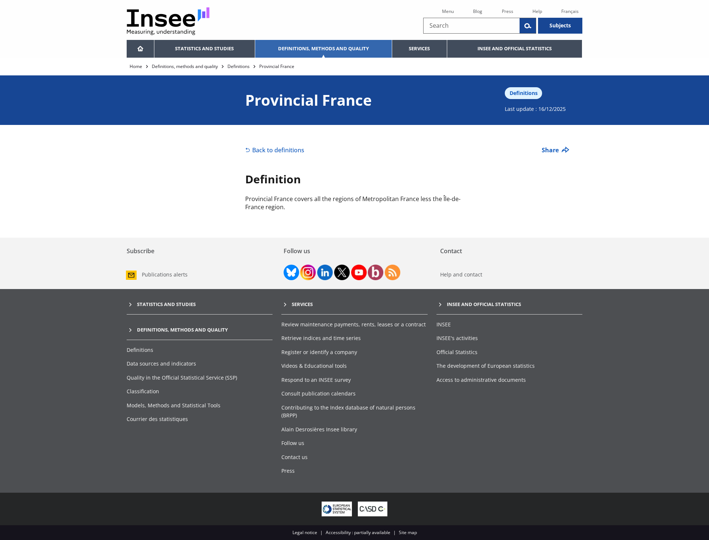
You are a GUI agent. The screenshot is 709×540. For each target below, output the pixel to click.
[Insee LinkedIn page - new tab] (325, 272)
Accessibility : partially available (358, 532)
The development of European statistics (485, 365)
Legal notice (304, 532)
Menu (448, 11)
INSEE (443, 324)
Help (537, 11)
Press (507, 11)
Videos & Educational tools (314, 365)
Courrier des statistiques (157, 418)
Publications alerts (165, 274)
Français (570, 11)
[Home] (140, 49)
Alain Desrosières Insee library (319, 429)
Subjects (560, 25)
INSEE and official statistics (514, 48)
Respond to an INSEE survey (316, 379)
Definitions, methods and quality (323, 48)
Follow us (292, 442)
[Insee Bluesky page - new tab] (291, 272)
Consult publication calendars (318, 393)
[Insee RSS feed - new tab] (392, 272)
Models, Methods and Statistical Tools (173, 405)
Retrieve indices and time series (321, 338)
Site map (408, 532)
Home (136, 66)
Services (419, 48)
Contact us (294, 457)
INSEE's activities (457, 338)
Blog (477, 11)
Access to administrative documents (481, 379)
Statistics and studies (204, 48)
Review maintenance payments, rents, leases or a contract (353, 324)
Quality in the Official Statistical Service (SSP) (182, 377)
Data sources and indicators (161, 363)
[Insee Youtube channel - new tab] (359, 272)
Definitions (238, 66)
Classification (143, 391)
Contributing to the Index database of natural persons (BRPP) (348, 411)
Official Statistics (456, 352)
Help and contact (461, 274)
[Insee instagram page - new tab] (308, 272)
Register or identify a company (319, 352)
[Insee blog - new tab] (375, 272)
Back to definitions (278, 150)
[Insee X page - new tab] (342, 272)
